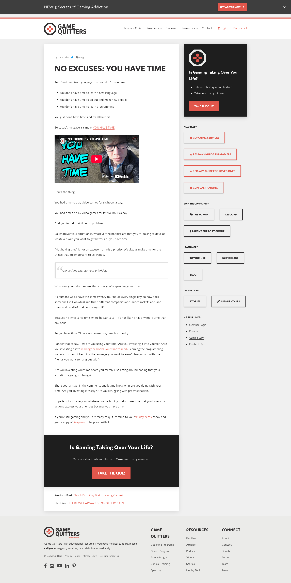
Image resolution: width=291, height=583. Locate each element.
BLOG (193, 274)
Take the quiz (204, 106)
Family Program (160, 557)
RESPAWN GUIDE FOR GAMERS (211, 154)
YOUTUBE (199, 258)
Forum (226, 557)
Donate (193, 331)
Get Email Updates (109, 555)
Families (191, 538)
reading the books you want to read (104, 349)
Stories (190, 564)
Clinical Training (160, 564)
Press (225, 570)
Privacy (68, 555)
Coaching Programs (162, 544)
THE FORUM (200, 214)
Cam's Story (196, 337)
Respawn (79, 422)
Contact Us (196, 344)
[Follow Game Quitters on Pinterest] (74, 566)
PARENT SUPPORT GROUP (208, 231)
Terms (77, 555)
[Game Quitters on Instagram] (52, 566)
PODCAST (231, 258)
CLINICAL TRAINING (205, 188)
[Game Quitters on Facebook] (45, 566)
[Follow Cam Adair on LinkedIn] (67, 566)
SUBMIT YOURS (230, 301)
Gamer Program (160, 551)
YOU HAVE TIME (104, 127)
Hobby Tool (193, 570)
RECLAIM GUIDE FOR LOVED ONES (213, 171)
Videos (190, 557)
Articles (191, 544)
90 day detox (143, 417)
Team (225, 564)
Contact (227, 544)
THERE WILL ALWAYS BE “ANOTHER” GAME (97, 503)
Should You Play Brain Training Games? (98, 495)
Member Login (197, 325)
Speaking (156, 570)
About (225, 538)
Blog (81, 57)
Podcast (191, 551)
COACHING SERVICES (205, 137)
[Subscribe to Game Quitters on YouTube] (59, 566)
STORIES (195, 301)
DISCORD (231, 214)
